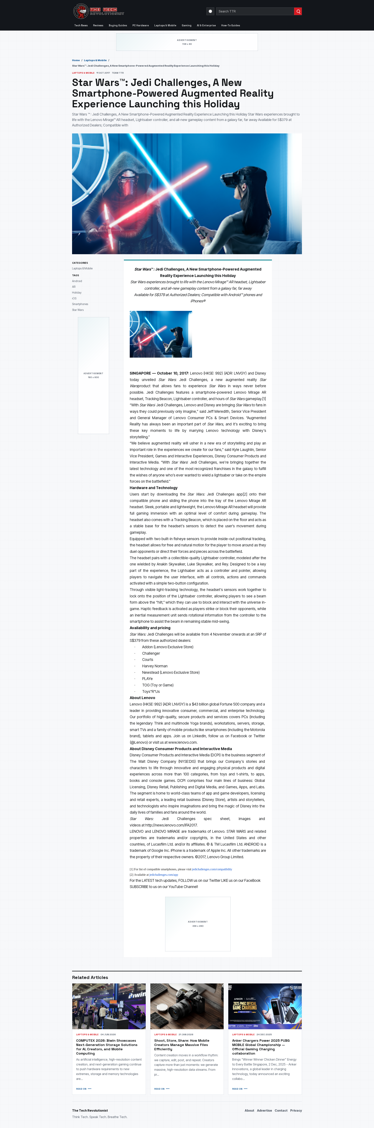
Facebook (239, 736)
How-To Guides (230, 25)
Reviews (98, 25)
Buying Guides (118, 25)
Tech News (81, 25)
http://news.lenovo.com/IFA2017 (171, 825)
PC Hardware (140, 25)
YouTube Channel (182, 887)
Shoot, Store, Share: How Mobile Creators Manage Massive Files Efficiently (181, 1044)
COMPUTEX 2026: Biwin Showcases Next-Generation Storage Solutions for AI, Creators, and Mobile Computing (107, 1047)
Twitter (215, 880)
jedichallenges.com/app (163, 874)
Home (76, 60)
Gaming (186, 25)
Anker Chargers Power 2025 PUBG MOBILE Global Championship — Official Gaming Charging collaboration (261, 1047)
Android (77, 281)
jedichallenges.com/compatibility (212, 869)
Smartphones (80, 304)
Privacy (296, 1110)
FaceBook (252, 880)
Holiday (76, 292)
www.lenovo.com (182, 742)
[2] (245, 494)
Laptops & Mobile (165, 25)
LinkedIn (199, 736)
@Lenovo (139, 742)
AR (73, 286)
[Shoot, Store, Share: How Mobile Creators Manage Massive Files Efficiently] (187, 1006)
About (249, 1110)
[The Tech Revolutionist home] (126, 11)
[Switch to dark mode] (210, 11)
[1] (264, 399)
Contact (281, 1110)
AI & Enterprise (206, 25)
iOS (74, 298)
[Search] (298, 11)
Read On (81, 1088)
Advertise (264, 1110)
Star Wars (78, 309)
